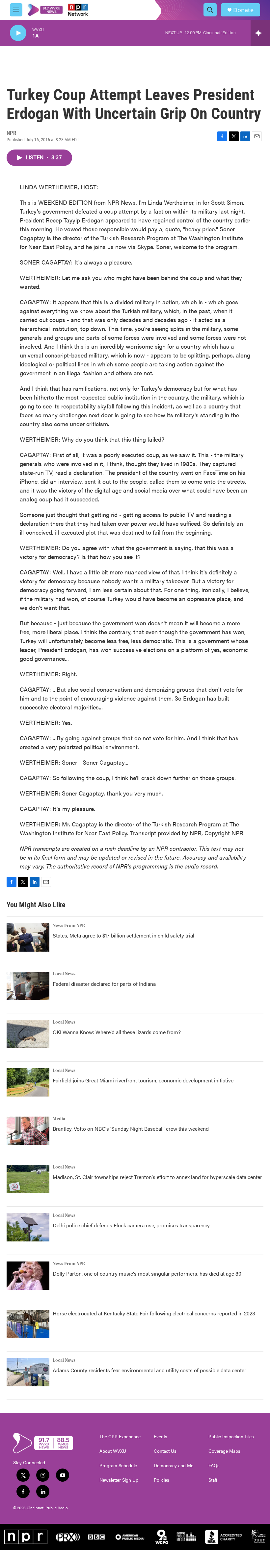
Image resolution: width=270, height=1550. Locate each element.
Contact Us (165, 1451)
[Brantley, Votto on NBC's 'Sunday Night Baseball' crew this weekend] (28, 1131)
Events (160, 1436)
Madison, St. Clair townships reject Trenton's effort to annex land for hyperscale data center (157, 1177)
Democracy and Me (173, 1465)
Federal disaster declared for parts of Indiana (104, 983)
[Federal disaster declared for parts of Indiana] (28, 986)
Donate (243, 10)
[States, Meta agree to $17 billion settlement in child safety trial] (28, 937)
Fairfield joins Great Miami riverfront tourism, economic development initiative (143, 1080)
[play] (18, 33)
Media (59, 1119)
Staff (212, 1480)
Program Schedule (118, 1465)
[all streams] (260, 33)
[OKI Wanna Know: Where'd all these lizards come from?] (28, 1034)
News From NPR (69, 925)
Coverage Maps (224, 1451)
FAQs (214, 1465)
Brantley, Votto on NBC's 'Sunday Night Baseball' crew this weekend (131, 1128)
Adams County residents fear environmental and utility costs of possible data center (149, 1370)
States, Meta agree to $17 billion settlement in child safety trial (123, 935)
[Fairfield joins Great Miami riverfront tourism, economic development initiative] (28, 1082)
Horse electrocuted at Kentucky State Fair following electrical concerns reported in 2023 (154, 1313)
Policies (161, 1480)
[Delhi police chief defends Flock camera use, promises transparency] (28, 1227)
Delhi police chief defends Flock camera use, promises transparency (131, 1225)
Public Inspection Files (231, 1436)
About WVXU (112, 1451)
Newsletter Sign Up (118, 1480)
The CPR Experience (120, 1436)
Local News (64, 974)
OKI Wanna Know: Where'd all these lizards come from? (117, 1032)
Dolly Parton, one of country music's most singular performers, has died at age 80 (147, 1273)
